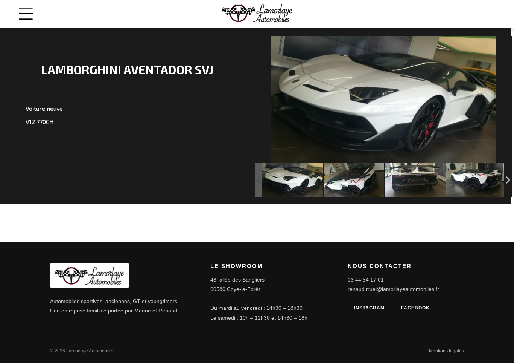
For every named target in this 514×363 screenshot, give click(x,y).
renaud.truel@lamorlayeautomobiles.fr (393, 289)
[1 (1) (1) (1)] (476, 179)
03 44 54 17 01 (366, 280)
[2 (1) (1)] (415, 179)
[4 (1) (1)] (354, 179)
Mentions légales (446, 351)
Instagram (369, 308)
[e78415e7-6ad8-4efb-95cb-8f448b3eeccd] (292, 179)
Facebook (415, 308)
